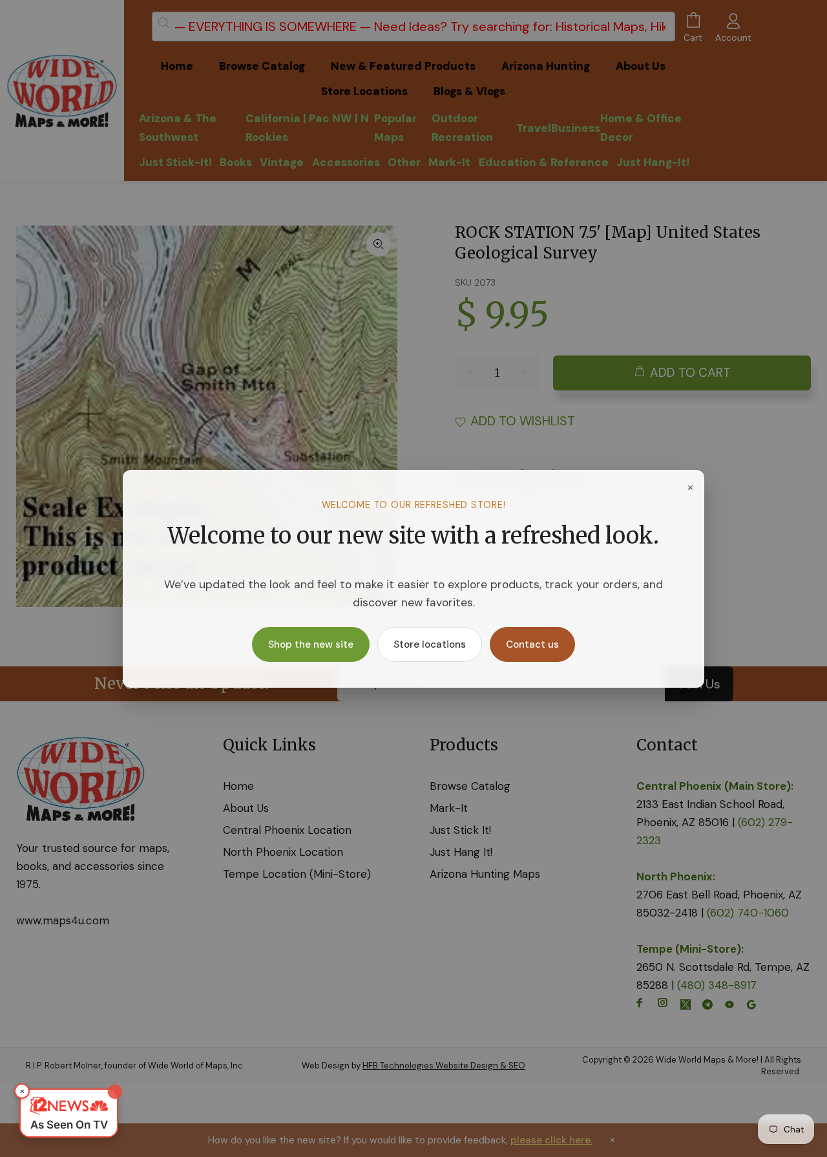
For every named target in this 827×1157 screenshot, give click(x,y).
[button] (68, 1113)
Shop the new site (310, 644)
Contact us (532, 644)
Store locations (429, 644)
